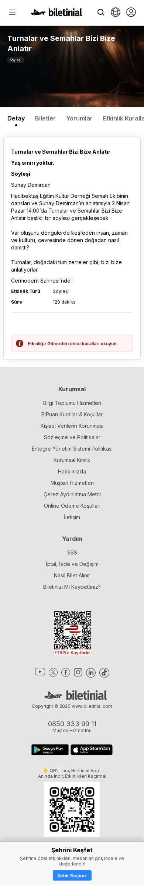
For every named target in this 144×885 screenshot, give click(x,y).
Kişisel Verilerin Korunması (72, 426)
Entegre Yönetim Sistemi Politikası (72, 448)
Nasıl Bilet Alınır (72, 575)
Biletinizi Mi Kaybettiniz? (72, 587)
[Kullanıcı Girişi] (131, 13)
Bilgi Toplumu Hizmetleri (72, 403)
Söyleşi (15, 60)
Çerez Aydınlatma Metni (72, 494)
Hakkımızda (72, 471)
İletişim (72, 517)
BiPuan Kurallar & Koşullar (72, 414)
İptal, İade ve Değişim (72, 564)
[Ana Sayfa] (56, 14)
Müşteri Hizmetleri (72, 483)
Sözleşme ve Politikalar (72, 437)
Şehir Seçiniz (72, 875)
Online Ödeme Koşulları (72, 506)
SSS (72, 552)
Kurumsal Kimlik (72, 460)
